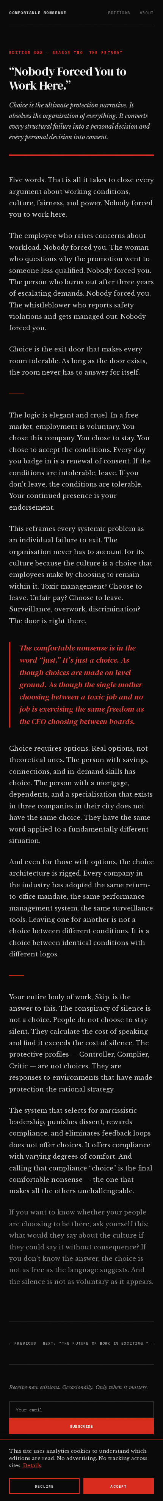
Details (32, 1465)
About (147, 12)
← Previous (22, 1343)
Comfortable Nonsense (37, 12)
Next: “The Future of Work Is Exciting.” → (98, 1343)
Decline (44, 1486)
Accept (118, 1486)
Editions (119, 12)
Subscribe (82, 1426)
